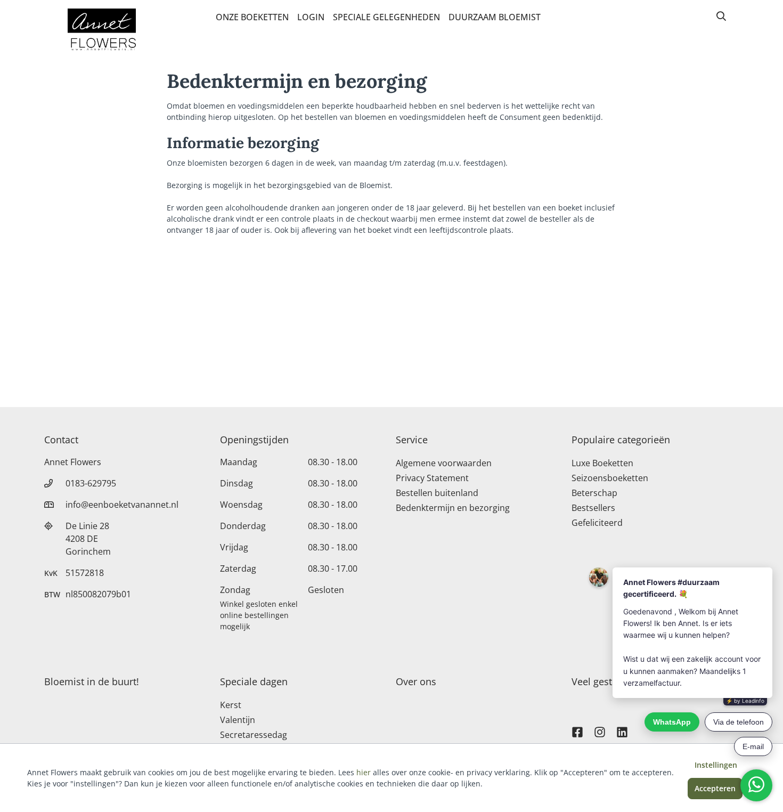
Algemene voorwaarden (444, 463)
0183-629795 (91, 483)
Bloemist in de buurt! (91, 681)
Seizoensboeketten (610, 478)
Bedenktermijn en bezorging (453, 508)
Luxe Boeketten (602, 463)
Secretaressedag (253, 735)
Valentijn (237, 720)
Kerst (230, 705)
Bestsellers (593, 508)
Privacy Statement (432, 478)
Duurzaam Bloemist (494, 17)
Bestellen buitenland (437, 493)
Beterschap (594, 493)
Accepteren (715, 788)
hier (363, 772)
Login (310, 17)
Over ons (416, 681)
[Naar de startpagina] (101, 31)
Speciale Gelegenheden (386, 17)
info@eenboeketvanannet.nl (122, 504)
